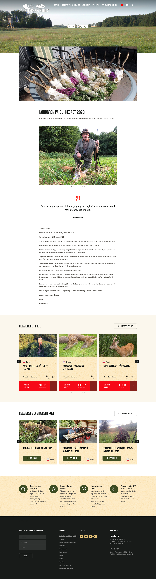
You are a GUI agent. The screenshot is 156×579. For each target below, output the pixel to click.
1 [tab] (72, 186)
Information (63, 552)
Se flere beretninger (125, 413)
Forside (56, 5)
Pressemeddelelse (65, 565)
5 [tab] (80, 186)
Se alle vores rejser (125, 326)
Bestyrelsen (63, 549)
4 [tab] (78, 186)
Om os (61, 539)
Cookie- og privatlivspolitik (67, 536)
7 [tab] (84, 186)
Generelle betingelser (66, 568)
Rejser (61, 555)
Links (61, 559)
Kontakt (62, 546)
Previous (44, 155)
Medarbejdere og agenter (67, 542)
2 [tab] (74, 186)
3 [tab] (76, 186)
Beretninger (106, 5)
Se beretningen (32, 458)
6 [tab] (82, 186)
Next (112, 155)
